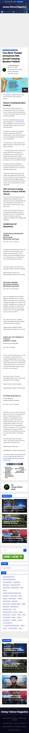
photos (19, 614)
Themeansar (14, 719)
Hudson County (6, 601)
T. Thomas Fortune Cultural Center (11, 625)
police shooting (6, 617)
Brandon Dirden (15, 587)
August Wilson (17, 582)
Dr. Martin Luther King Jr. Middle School (12, 593)
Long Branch (6, 678)
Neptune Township (7, 612)
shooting (20, 620)
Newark (15, 612)
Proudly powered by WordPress (10, 718)
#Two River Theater (13, 73)
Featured (5, 598)
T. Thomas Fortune (7, 623)
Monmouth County (7, 609)
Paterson (14, 614)
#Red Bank (16, 71)
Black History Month (15, 585)
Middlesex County (16, 604)
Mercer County (6, 604)
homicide (19, 598)
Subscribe (24, 726)
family (10, 125)
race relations (6, 620)
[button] (24, 12)
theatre (22, 625)
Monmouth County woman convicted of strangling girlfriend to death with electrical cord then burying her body (9, 472)
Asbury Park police (7, 582)
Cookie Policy (23, 723)
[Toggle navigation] (13, 12)
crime (21, 587)
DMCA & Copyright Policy (8, 726)
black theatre (6, 587)
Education (14, 519)
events (20, 595)
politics (13, 617)
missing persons (14, 606)
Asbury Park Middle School (9, 579)
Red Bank (14, 620)
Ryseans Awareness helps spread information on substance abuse (19, 470)
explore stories (19, 120)
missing (23, 604)
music (14, 609)
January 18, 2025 (9, 684)
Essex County (13, 595)
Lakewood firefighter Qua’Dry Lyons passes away (12, 538)
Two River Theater (11, 94)
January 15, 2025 (9, 699)
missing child (6, 606)
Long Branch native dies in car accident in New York (14, 681)
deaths (4, 590)
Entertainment (14, 50)
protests (19, 617)
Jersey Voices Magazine (14, 7)
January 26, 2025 (10, 652)
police (24, 614)
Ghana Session (12, 598)
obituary (21, 612)
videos (20, 628)
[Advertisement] (14, 28)
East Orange (6, 595)
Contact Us (16, 723)
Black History (6, 585)
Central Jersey (6, 50)
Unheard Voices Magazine (14, 729)
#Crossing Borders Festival (15, 69)
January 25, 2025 (10, 668)
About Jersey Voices (7, 723)
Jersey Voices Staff (14, 65)
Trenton (5, 628)
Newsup (23, 718)
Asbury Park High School (9, 576)
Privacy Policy (18, 726)
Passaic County (6, 614)
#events (10, 71)
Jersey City (14, 601)
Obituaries (13, 678)
